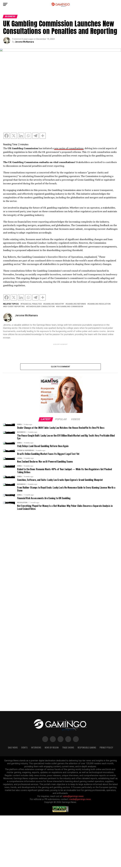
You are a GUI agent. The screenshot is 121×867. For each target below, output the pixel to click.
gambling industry (54, 304)
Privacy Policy (106, 747)
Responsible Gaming (87, 747)
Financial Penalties (32, 304)
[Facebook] (6, 136)
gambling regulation (100, 304)
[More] (43, 136)
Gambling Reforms (76, 304)
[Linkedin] (21, 136)
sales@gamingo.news (73, 796)
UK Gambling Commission (70, 307)
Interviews (36, 747)
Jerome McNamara (24, 42)
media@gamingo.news (80, 799)
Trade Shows (68, 747)
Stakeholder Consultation (41, 307)
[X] (14, 136)
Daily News (13, 747)
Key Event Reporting (14, 307)
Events (24, 747)
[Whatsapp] (28, 136)
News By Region (52, 747)
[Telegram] (35, 136)
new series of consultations (68, 148)
